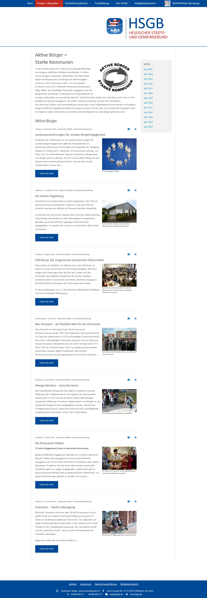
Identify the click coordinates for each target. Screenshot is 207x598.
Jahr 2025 (148, 69)
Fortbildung (102, 3)
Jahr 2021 (148, 89)
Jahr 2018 (148, 103)
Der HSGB (121, 3)
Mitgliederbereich (145, 3)
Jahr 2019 (148, 98)
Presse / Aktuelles (47, 3)
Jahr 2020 (148, 93)
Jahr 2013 (148, 127)
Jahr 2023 (148, 79)
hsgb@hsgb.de (116, 594)
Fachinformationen (76, 3)
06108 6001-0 (77, 594)
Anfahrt (73, 584)
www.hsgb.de (136, 594)
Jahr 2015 (148, 117)
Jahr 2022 (148, 84)
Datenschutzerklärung (106, 584)
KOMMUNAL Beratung (185, 3)
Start (30, 3)
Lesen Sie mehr (47, 173)
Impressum (85, 584)
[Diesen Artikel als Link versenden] (128, 129)
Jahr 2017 (148, 108)
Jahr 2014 (148, 122)
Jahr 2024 (148, 74)
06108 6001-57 (95, 594)
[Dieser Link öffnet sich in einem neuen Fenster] (135, 129)
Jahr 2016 (148, 112)
